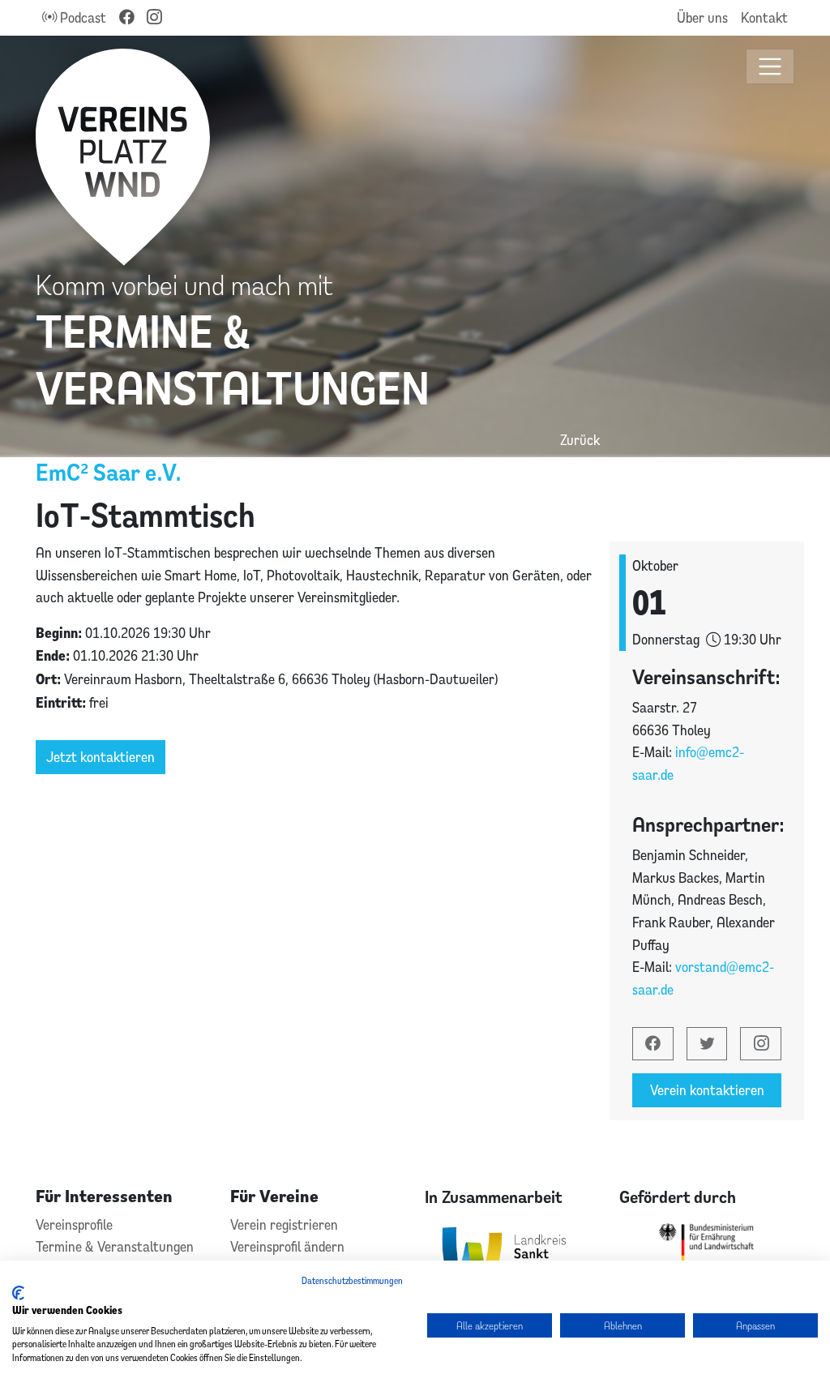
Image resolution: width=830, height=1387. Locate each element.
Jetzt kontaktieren (100, 756)
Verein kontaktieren (707, 1090)
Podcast (81, 17)
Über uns (702, 17)
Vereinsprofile (74, 1224)
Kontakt (764, 17)
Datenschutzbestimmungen (352, 1280)
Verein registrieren (284, 1224)
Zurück (580, 439)
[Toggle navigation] (770, 67)
